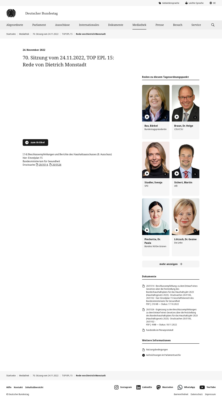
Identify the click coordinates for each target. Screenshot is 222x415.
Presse (160, 25)
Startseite (11, 33)
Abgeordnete (14, 25)
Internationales (89, 25)
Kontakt (18, 387)
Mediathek (139, 25)
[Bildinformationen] (165, 117)
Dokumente (115, 25)
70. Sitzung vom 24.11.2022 (45, 33)
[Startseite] (32, 13)
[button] (212, 3)
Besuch (177, 25)
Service (196, 25)
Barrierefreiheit (181, 394)
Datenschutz (197, 394)
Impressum (210, 394)
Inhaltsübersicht (34, 387)
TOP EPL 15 (67, 33)
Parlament (39, 25)
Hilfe (8, 387)
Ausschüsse (62, 25)
